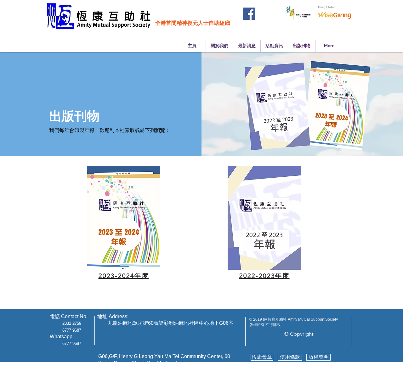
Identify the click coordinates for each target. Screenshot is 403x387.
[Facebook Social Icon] (249, 14)
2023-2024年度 (124, 275)
